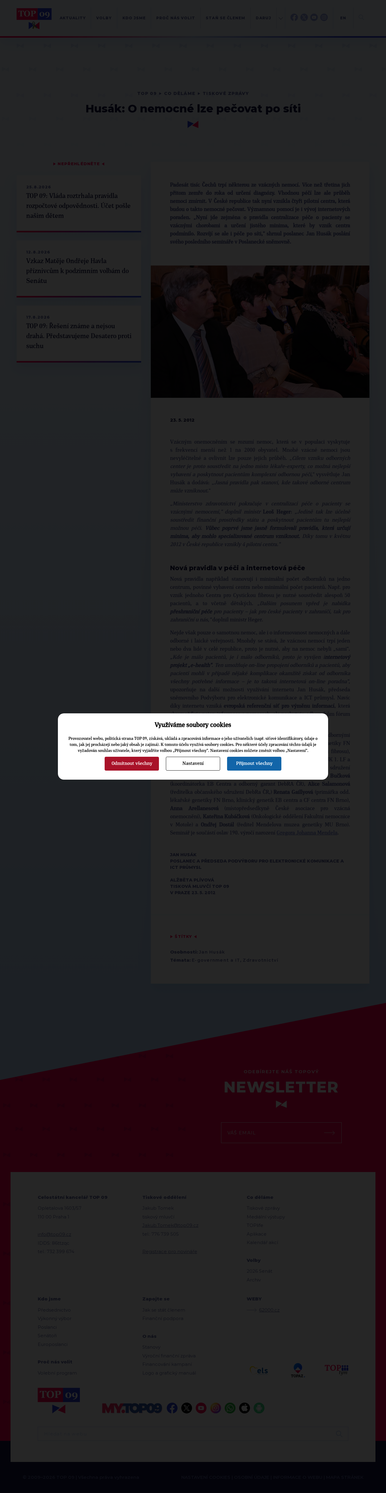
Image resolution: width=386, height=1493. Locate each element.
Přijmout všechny (254, 763)
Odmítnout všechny (132, 763)
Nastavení (193, 763)
